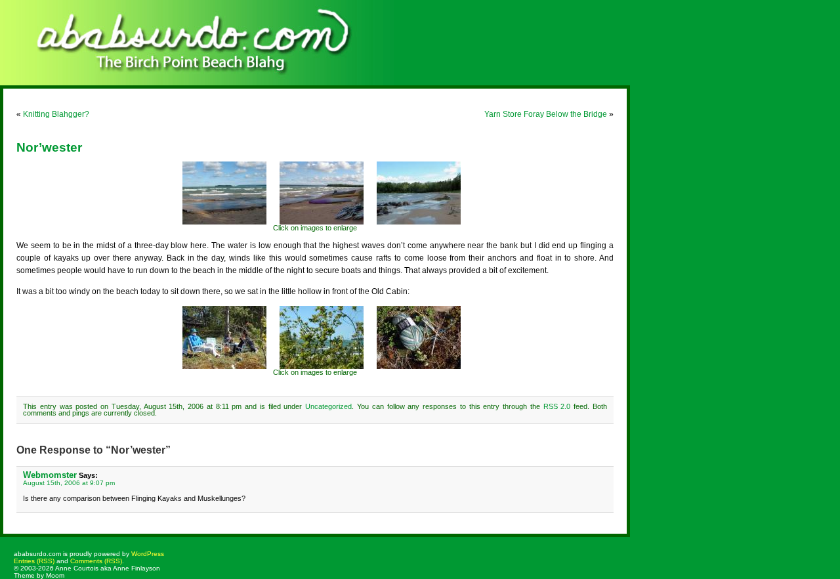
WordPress (147, 553)
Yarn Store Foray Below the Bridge (545, 114)
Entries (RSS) (34, 561)
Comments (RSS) (96, 561)
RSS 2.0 (557, 406)
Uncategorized (328, 406)
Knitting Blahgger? (56, 114)
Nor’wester (49, 147)
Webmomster (50, 475)
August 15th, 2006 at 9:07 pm (69, 482)
